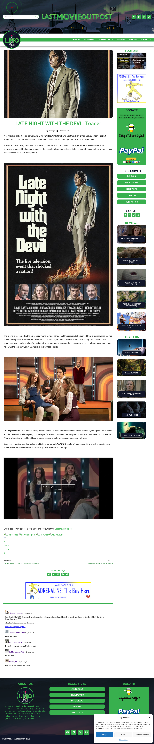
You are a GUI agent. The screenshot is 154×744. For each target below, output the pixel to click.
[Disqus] (58, 637)
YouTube (132, 51)
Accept (104, 735)
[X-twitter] (80, 732)
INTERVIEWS (89, 39)
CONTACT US (146, 39)
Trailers (131, 337)
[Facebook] (139, 17)
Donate (132, 110)
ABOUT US (75, 39)
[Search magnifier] (36, 16)
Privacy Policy (123, 740)
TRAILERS (133, 39)
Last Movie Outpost (63, 529)
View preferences (142, 735)
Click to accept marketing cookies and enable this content (58, 488)
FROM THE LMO (104, 39)
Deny (123, 735)
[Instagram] (149, 17)
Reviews (131, 223)
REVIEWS (121, 39)
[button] (149, 717)
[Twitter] (144, 17)
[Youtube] (134, 17)
